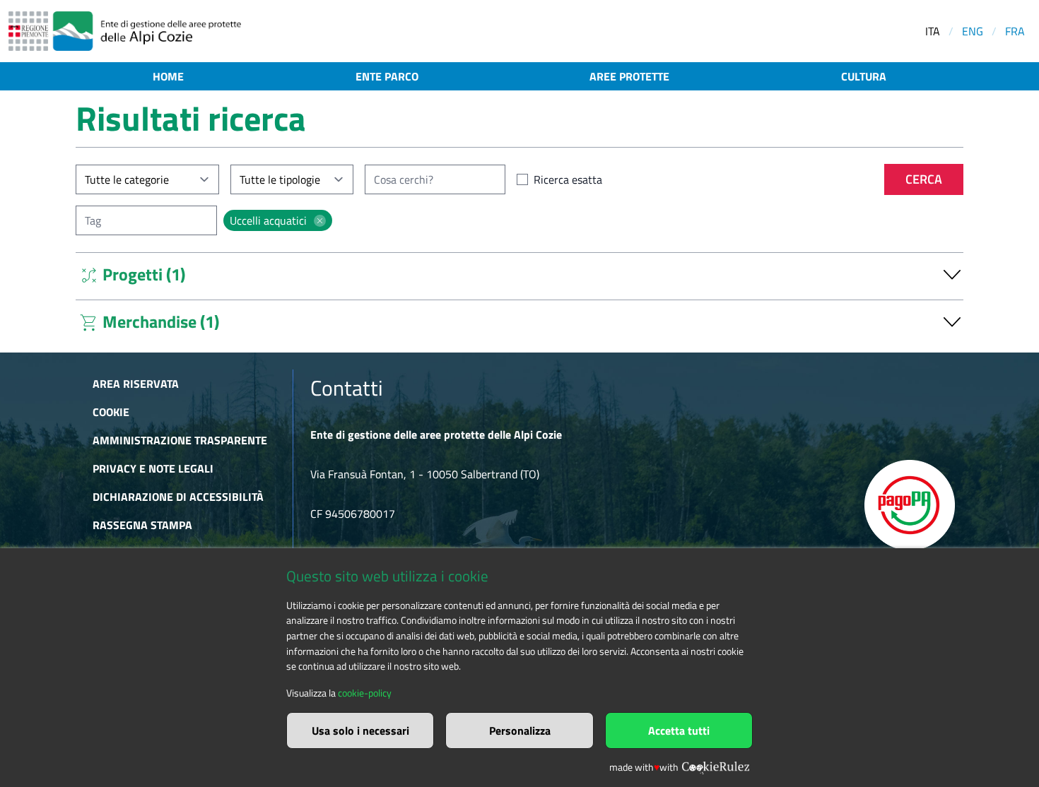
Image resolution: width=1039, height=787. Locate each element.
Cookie (111, 411)
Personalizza (520, 730)
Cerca (923, 179)
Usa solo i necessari (360, 730)
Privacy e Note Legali (153, 468)
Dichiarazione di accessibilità (178, 496)
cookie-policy (365, 693)
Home (168, 76)
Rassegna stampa (142, 524)
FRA (1015, 31)
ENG (972, 31)
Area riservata (136, 383)
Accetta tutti (679, 730)
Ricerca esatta (568, 179)
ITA (932, 31)
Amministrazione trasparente (180, 440)
